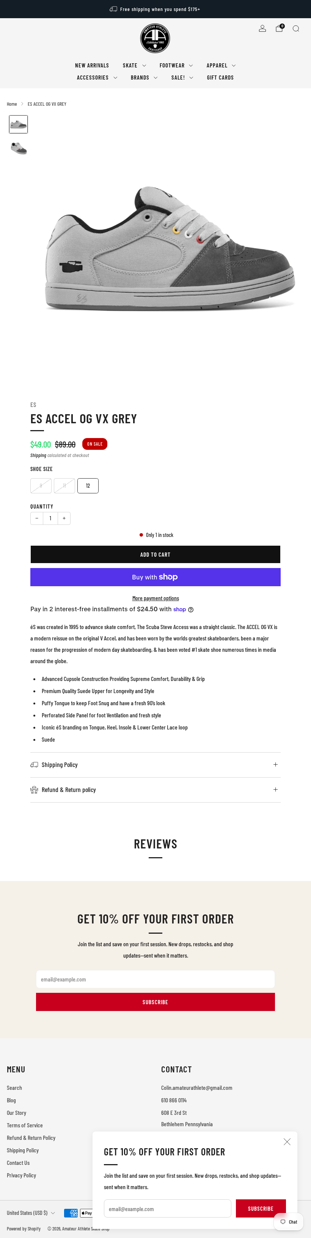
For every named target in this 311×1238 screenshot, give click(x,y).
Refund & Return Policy (31, 1137)
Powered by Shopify (24, 1228)
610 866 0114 (174, 1099)
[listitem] (155, 9)
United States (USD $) (27, 1213)
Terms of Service (25, 1124)
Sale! (178, 77)
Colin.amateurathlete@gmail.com (196, 1087)
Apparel (217, 65)
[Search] (296, 28)
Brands (140, 77)
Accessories (93, 77)
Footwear (172, 65)
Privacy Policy (21, 1175)
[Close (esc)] (287, 1142)
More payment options (155, 597)
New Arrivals (92, 65)
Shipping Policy (23, 1149)
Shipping (38, 455)
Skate (130, 65)
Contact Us (18, 1162)
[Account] (262, 28)
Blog (11, 1099)
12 (88, 485)
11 (64, 485)
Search (14, 1087)
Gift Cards (220, 77)
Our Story (16, 1112)
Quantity (41, 506)
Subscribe (261, 1208)
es (33, 404)
